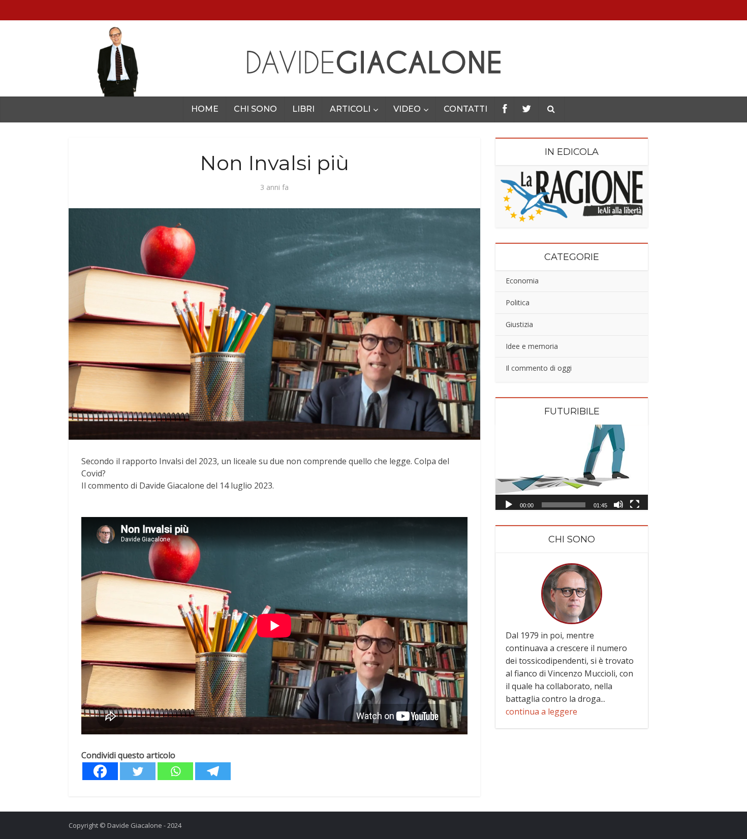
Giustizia (519, 324)
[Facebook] (100, 771)
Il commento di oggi (539, 368)
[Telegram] (213, 771)
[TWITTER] (526, 109)
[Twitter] (137, 771)
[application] (571, 467)
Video (407, 109)
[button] (571, 467)
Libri (303, 109)
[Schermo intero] (635, 504)
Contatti (465, 109)
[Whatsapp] (175, 771)
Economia (522, 280)
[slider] (563, 504)
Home (205, 109)
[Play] (509, 504)
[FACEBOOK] (504, 109)
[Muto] (618, 504)
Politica (518, 302)
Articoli (350, 109)
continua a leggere (541, 711)
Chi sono (255, 109)
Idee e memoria (532, 346)
